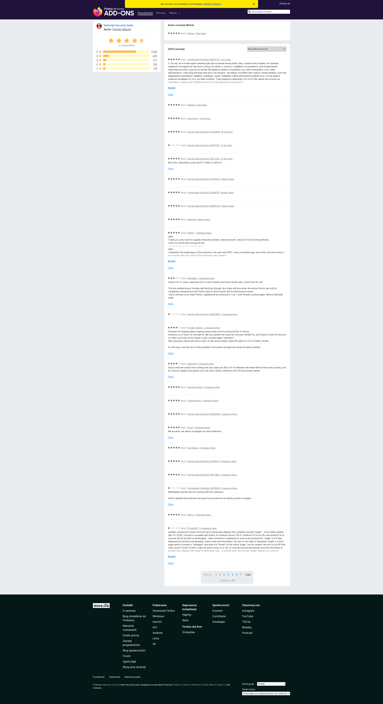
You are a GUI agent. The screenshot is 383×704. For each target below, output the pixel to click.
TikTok (246, 621)
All (154, 643)
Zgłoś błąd (129, 661)
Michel (190, 33)
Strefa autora (131, 635)
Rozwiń (171, 88)
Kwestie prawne (132, 677)
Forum (126, 656)
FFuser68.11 (193, 528)
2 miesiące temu (204, 233)
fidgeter (191, 105)
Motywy (161, 12)
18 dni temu (227, 132)
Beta (185, 620)
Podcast (247, 632)
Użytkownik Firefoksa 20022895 (203, 132)
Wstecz (208, 574)
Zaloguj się (284, 3)
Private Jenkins (195, 327)
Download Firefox (164, 610)
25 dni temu (226, 158)
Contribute (219, 616)
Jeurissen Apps (195, 387)
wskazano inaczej (110, 684)
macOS (157, 621)
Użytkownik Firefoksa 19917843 (203, 474)
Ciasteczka (114, 677)
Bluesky (247, 627)
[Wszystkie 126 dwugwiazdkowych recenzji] (126, 64)
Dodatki (128, 605)
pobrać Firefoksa (212, 4)
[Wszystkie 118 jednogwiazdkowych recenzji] (126, 68)
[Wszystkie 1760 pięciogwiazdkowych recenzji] (126, 51)
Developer (218, 621)
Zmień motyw (248, 689)
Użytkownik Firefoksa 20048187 (203, 192)
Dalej (248, 574)
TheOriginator (194, 400)
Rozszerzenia (145, 12)
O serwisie (129, 610)
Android (157, 632)
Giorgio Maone (121, 29)
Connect (217, 610)
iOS (155, 627)
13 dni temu (205, 118)
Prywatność (99, 677)
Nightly (186, 614)
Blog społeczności (134, 650)
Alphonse (192, 363)
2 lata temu (200, 33)
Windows (158, 616)
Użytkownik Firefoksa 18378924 (203, 488)
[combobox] (269, 12)
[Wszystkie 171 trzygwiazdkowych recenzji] (126, 60)
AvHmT (190, 233)
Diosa (190, 427)
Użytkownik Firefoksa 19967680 (203, 314)
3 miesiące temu (206, 363)
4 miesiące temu (229, 488)
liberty (190, 515)
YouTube (247, 616)
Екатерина (192, 448)
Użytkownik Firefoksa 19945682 (203, 414)
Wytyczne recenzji (134, 667)
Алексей (191, 219)
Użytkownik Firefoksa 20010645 (203, 179)
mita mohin (192, 118)
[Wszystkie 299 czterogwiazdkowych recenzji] (126, 56)
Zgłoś (170, 94)
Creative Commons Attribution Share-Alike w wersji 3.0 (199, 684)
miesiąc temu (227, 179)
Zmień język (248, 684)
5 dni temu (225, 59)
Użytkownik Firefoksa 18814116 (203, 59)
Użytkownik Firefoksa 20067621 (203, 145)
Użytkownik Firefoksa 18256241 (203, 461)
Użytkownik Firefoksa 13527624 (203, 158)
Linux (156, 638)
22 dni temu (226, 145)
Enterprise (188, 632)
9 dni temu (202, 105)
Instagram (248, 610)
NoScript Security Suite (118, 25)
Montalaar (192, 278)
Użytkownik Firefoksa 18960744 (203, 206)
